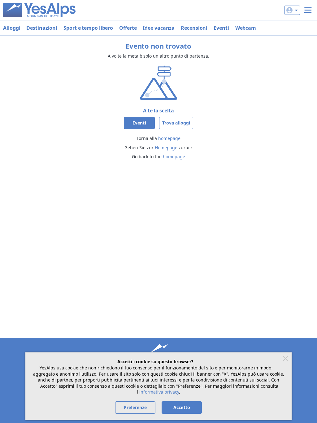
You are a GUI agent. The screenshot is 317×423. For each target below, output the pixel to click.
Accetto (181, 407)
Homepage (166, 147)
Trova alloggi (176, 123)
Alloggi (11, 27)
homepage (169, 138)
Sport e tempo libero (88, 27)
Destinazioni (41, 27)
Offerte (128, 27)
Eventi (221, 27)
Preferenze (135, 407)
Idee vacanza (159, 27)
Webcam (245, 27)
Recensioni (194, 27)
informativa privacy (159, 392)
